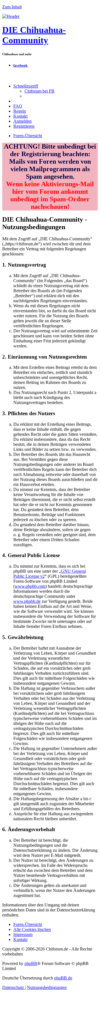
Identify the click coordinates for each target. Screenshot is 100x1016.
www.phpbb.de (27, 601)
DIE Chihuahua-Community (34, 35)
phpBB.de (63, 978)
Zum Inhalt (12, 6)
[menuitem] (39, 91)
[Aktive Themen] (10, 16)
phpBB (30, 963)
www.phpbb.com (30, 586)
